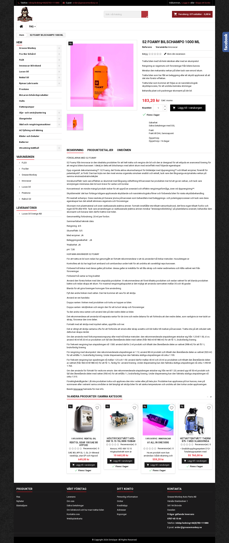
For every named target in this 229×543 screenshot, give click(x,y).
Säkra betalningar (75, 505)
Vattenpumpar (26, 107)
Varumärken (25, 156)
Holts (22, 101)
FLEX (21, 60)
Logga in (186, 3)
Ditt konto (125, 488)
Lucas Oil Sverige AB (31, 213)
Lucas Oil (24, 71)
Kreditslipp (122, 505)
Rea (18, 497)
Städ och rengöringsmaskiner (35, 124)
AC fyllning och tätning (31, 130)
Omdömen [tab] (124, 150)
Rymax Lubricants (28, 83)
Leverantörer (26, 207)
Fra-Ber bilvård (27, 54)
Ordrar (120, 501)
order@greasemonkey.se (85, 3)
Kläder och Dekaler (29, 136)
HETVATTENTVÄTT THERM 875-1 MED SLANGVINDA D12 (195, 441)
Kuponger (122, 514)
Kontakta (174, 488)
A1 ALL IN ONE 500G (158, 442)
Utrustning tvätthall (29, 148)
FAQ (31, 26)
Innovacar (26, 181)
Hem (19, 42)
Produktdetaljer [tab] (100, 150)
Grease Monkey (27, 48)
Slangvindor (25, 118)
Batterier (24, 142)
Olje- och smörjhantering (32, 112)
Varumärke (162, 47)
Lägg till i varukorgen (187, 107)
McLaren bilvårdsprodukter (33, 95)
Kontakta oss (73, 514)
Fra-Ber (25, 168)
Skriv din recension (176, 54)
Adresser (121, 510)
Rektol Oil (24, 77)
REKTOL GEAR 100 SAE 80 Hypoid (84, 444)
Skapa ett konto (202, 3)
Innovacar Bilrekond (30, 65)
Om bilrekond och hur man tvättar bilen (85, 510)
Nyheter (20, 501)
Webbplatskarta (74, 518)
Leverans (71, 497)
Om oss (70, 501)
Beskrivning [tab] (75, 150)
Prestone (24, 89)
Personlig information (127, 497)
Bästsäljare (21, 505)
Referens (147, 47)
